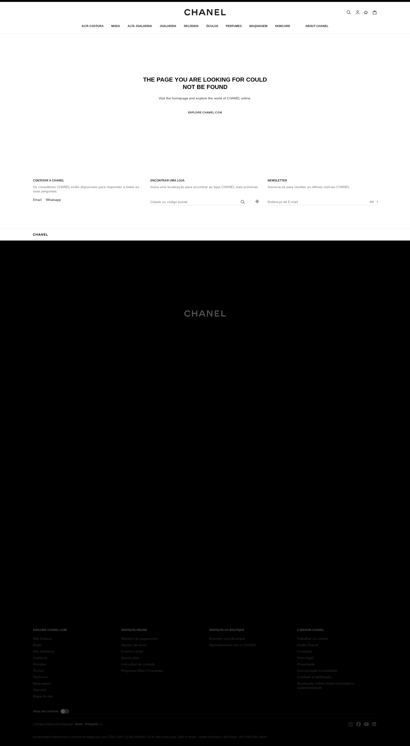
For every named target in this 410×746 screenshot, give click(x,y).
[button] (115, 27)
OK (372, 201)
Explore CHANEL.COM (205, 112)
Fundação (304, 651)
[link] (366, 12)
